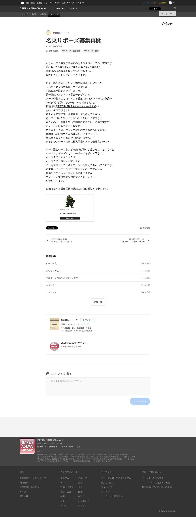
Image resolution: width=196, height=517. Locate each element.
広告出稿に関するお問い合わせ (157, 487)
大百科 (57, 3)
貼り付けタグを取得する (47, 446)
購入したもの (107, 482)
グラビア (82, 505)
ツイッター (89, 134)
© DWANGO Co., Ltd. (167, 511)
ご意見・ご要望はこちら (70, 446)
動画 (28, 3)
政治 (80, 491)
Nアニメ (70, 3)
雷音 (104, 63)
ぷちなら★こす (53, 271)
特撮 (62, 496)
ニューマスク (52, 292)
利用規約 (24, 482)
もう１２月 (51, 285)
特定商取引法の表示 (29, 487)
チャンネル (48, 3)
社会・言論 (65, 491)
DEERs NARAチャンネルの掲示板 (77, 106)
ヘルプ (23, 491)
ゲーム (81, 496)
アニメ (63, 482)
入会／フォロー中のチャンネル (116, 478)
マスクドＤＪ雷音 (91, 51)
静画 (33, 3)
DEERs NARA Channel (33, 8)
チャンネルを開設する (153, 478)
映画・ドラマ (66, 487)
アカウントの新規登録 (112, 496)
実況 (64, 3)
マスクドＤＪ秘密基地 (71, 51)
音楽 (62, 501)
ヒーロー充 (51, 263)
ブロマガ (54, 14)
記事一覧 (98, 302)
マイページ (106, 487)
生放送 (39, 3)
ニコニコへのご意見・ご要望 (156, 482)
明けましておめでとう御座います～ (63, 278)
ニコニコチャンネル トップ (33, 478)
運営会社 (24, 496)
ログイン (145, 3)
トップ (24, 14)
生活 (80, 487)
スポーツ (82, 478)
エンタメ (70, 9)
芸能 (80, 482)
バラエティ (83, 501)
